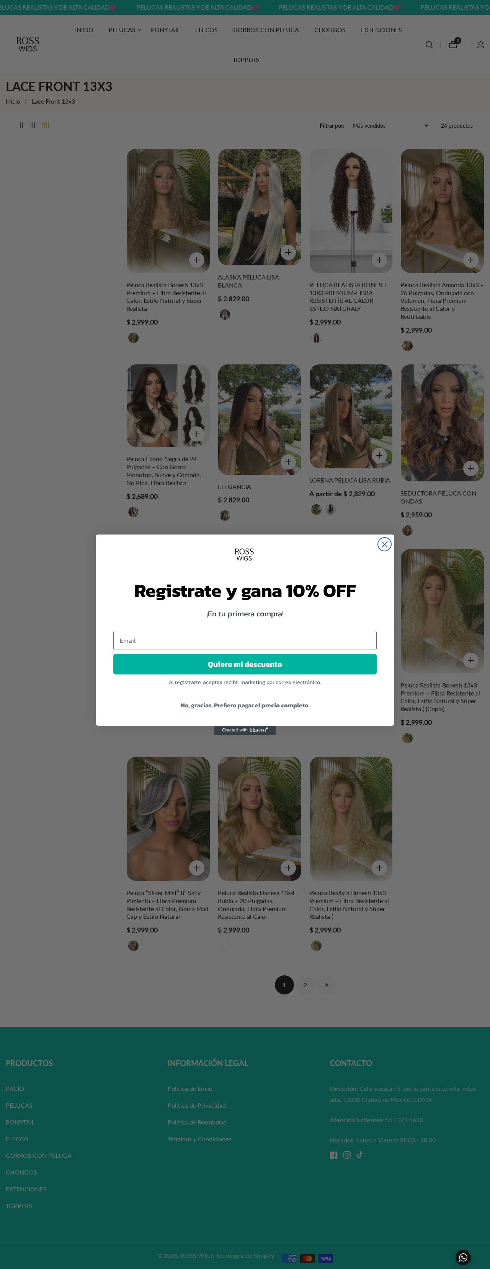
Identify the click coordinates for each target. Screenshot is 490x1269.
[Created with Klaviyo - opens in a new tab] (245, 730)
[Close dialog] (384, 544)
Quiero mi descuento (245, 664)
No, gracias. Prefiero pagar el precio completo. (245, 705)
